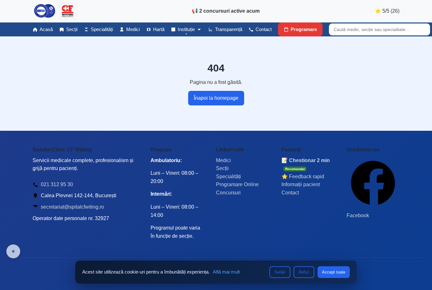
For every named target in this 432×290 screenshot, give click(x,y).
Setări (280, 272)
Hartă (158, 29)
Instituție (186, 29)
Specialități (102, 29)
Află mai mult (226, 271)
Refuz (304, 272)
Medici (133, 29)
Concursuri (228, 192)
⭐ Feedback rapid (302, 176)
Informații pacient (300, 184)
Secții (71, 29)
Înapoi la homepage (216, 98)
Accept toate (333, 272)
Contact (264, 29)
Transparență (228, 29)
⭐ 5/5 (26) (387, 11)
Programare (304, 29)
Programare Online (237, 184)
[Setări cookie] (13, 251)
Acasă (46, 29)
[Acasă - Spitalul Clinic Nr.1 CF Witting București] (54, 11)
